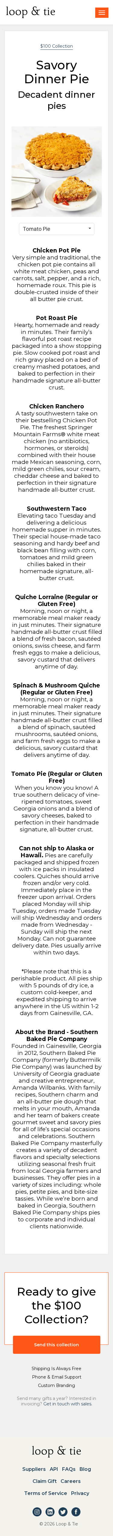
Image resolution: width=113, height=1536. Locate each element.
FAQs (69, 1469)
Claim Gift (45, 1481)
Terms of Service (45, 1493)
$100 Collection (56, 46)
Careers (71, 1481)
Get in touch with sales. (67, 1404)
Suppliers (34, 1469)
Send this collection (56, 1344)
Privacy (80, 1493)
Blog (85, 1469)
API (54, 1469)
